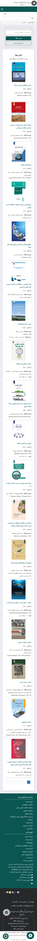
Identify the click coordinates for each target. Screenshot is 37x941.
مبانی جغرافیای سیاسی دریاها (22, 85)
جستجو (20, 38)
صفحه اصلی (29, 836)
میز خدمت (29, 857)
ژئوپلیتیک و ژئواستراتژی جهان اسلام (21, 563)
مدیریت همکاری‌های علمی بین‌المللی (21, 817)
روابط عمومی (29, 814)
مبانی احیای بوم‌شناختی (24, 324)
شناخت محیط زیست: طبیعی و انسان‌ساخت (19, 603)
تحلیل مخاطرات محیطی (24, 642)
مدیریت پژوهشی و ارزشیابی (24, 845)
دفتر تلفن (30, 828)
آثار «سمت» (29, 848)
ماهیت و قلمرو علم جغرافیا (24, 364)
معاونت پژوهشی (27, 805)
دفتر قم (30, 820)
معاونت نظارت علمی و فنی (24, 808)
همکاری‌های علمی (27, 854)
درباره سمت (29, 839)
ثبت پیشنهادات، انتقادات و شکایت (22, 906)
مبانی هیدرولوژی (26, 722)
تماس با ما (23, 902)
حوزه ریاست (29, 802)
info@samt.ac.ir (17, 870)
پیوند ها (31, 902)
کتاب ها (14, 902)
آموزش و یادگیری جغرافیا (24, 443)
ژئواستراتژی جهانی (26, 165)
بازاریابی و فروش (27, 851)
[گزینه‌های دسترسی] (30, 935)
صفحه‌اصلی (31, 22)
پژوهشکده (29, 842)
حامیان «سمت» (28, 860)
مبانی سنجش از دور (25, 682)
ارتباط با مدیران (28, 825)
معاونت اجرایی (28, 811)
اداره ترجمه (29, 823)
